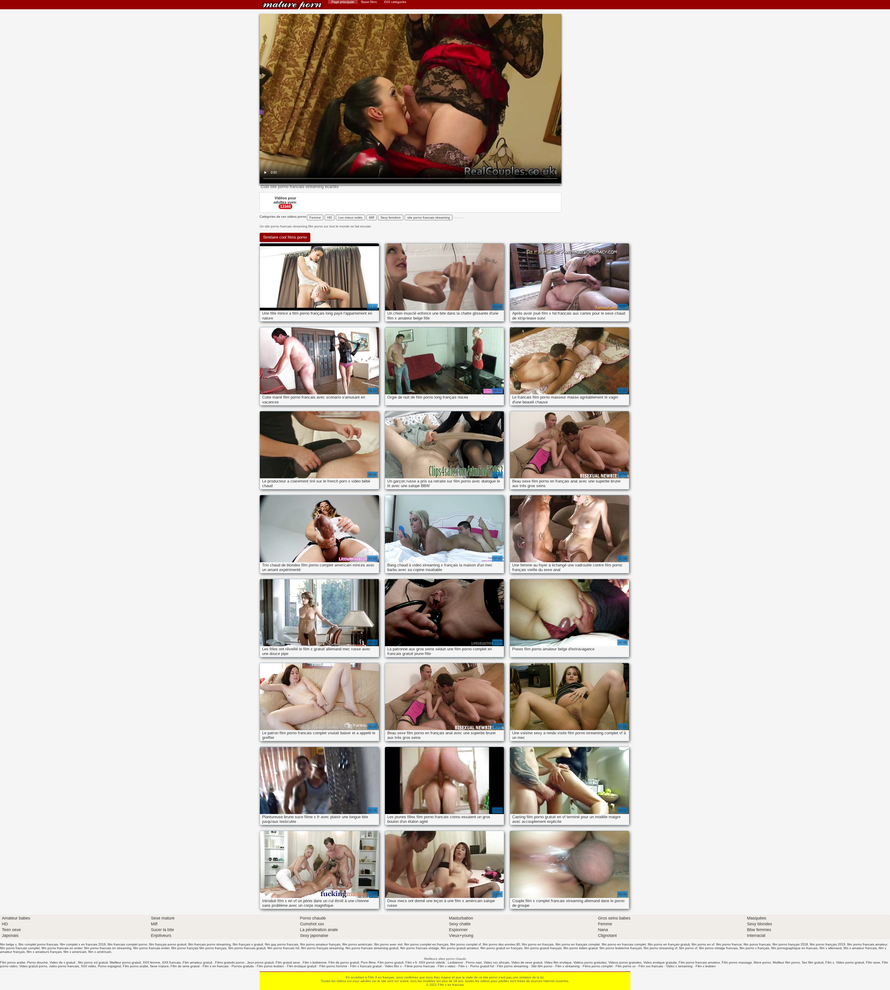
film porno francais (757, 944)
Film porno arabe (12, 962)
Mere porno (762, 962)
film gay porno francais (281, 944)
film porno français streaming (322, 948)
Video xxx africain (496, 962)
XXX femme (151, 962)
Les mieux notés (350, 217)
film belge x (8, 944)
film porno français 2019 (827, 944)
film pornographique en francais (794, 948)
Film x (829, 962)
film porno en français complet (578, 944)
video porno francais (64, 966)
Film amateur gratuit (198, 962)
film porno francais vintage (419, 948)
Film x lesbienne (315, 962)
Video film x (393, 966)
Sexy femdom (391, 217)
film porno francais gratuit (247, 948)
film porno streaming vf (660, 948)
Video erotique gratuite (660, 962)
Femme (315, 217)
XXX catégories (395, 2)
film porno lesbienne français (621, 948)
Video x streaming (679, 966)
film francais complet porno (127, 944)
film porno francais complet (20, 948)
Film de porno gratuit (343, 962)
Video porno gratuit (850, 962)
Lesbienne (456, 962)
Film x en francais (292, 5)
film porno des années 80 (501, 944)
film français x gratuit (248, 944)
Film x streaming (567, 966)
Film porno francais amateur (699, 962)
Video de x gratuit (63, 962)
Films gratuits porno (230, 962)
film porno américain (357, 944)
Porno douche (37, 962)
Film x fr (411, 962)
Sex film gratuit (812, 962)
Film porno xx (626, 966)
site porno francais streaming (428, 217)
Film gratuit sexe (288, 962)
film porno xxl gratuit (93, 962)
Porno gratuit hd (482, 966)
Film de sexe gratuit (185, 966)
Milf (371, 217)
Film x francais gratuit (366, 966)
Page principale (342, 2)
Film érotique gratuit (301, 966)
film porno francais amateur (867, 944)
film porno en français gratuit (669, 944)
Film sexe (873, 962)
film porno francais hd (283, 948)
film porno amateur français (320, 944)
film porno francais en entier (61, 948)
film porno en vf (703, 944)
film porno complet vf (465, 944)
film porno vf (688, 948)
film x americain (75, 952)
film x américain (99, 952)
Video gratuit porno (33, 966)
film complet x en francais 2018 (83, 944)
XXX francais (171, 962)
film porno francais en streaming (107, 948)
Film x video (446, 966)
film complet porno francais (38, 944)
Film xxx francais (651, 966)
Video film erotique (558, 962)
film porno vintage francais (718, 948)
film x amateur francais (860, 948)
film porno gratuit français (543, 948)
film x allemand (831, 948)
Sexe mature (159, 966)
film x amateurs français (44, 952)
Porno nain (474, 962)
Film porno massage (737, 962)
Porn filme (368, 962)
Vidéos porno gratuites (590, 962)
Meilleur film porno (786, 962)
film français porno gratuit (167, 944)
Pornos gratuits (243, 966)
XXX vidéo (88, 966)
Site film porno (541, 966)
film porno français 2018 (790, 944)
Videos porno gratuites (625, 962)
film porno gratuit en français (501, 948)
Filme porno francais (420, 966)
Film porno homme (333, 966)
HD (329, 217)
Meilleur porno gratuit (125, 962)
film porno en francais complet (624, 944)
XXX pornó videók (432, 962)
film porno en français (538, 944)
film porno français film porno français (198, 948)
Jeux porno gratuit (260, 962)
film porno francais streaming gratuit (372, 948)
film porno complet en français (426, 944)
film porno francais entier (151, 948)
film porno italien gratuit (580, 948)
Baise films (369, 2)
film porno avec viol (388, 944)
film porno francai (729, 944)
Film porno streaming (512, 966)
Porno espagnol (109, 966)
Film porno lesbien (270, 966)
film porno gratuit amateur (460, 948)
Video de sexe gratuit (526, 962)
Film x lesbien (706, 966)
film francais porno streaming (209, 944)
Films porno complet (598, 966)
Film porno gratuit (391, 962)
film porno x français (754, 948)
